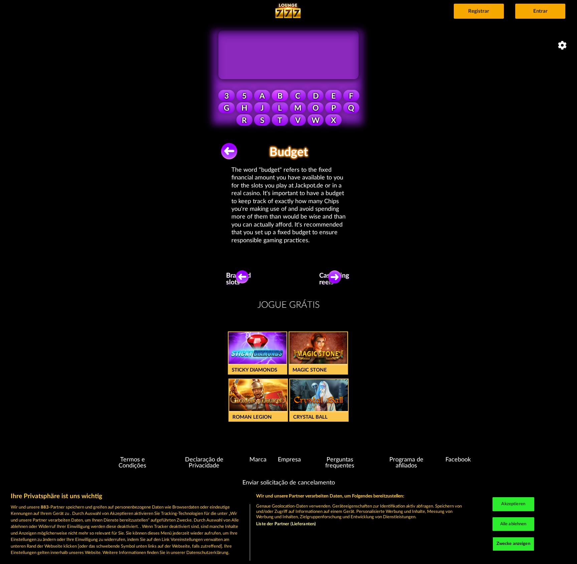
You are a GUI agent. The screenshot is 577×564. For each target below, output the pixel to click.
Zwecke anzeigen (513, 544)
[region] (288, 525)
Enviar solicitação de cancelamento (288, 483)
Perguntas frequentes (339, 463)
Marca (257, 460)
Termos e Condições (132, 463)
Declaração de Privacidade (204, 463)
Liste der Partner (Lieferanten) (286, 524)
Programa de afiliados (406, 463)
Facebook (458, 460)
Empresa (289, 460)
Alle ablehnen (513, 524)
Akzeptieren (513, 504)
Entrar (540, 11)
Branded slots (239, 279)
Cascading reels (337, 279)
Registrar (478, 11)
